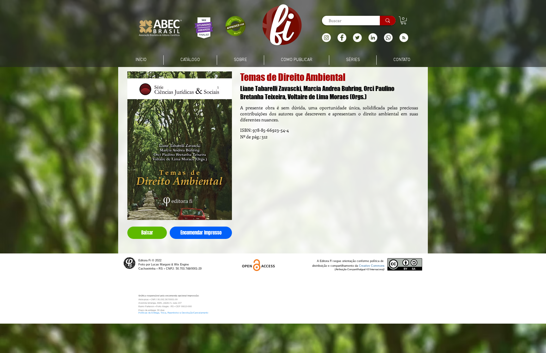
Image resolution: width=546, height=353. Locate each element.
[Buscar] (388, 20)
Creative (365, 265)
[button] (403, 37)
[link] (403, 20)
